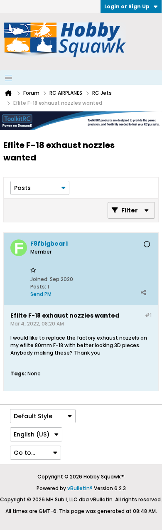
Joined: (39, 279)
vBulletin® (80, 488)
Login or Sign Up (127, 6)
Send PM (41, 294)
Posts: (38, 286)
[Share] (143, 292)
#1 (148, 314)
